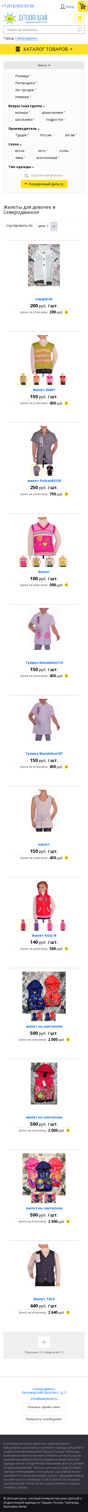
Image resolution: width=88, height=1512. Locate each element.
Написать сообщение (44, 1419)
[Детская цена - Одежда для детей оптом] (25, 15)
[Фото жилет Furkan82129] (44, 447)
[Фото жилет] (44, 811)
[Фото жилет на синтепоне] (44, 993)
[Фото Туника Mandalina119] (44, 629)
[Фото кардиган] (44, 265)
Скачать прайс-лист (44, 1407)
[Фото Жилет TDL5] (44, 1265)
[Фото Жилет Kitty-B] (44, 902)
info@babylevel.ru (44, 1398)
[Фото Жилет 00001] (44, 356)
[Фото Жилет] (44, 538)
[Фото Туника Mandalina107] (44, 720)
